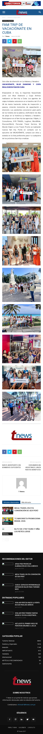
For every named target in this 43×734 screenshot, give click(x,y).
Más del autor (26, 502)
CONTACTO (31, 727)
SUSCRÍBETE (22, 727)
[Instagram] (15, 719)
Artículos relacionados (11, 502)
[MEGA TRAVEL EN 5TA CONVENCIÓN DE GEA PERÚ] (7, 510)
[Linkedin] (21, 719)
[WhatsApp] (19, 41)
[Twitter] (9, 41)
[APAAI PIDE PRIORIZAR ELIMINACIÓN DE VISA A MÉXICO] (7, 566)
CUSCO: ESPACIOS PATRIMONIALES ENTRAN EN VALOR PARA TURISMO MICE (27, 587)
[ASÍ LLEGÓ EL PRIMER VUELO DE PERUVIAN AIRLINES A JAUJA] (7, 626)
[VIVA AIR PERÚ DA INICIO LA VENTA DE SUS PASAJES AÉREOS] (7, 605)
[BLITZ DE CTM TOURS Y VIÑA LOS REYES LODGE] (7, 531)
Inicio (4, 17)
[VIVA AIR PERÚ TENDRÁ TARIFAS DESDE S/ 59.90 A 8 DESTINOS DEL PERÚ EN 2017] (7, 616)
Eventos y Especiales (14, 17)
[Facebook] (4, 41)
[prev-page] (3, 539)
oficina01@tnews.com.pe (26, 705)
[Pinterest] (14, 41)
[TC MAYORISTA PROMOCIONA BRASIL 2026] (7, 521)
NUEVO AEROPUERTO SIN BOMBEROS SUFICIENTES (11, 466)
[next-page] (7, 539)
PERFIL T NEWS (12, 727)
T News (7, 36)
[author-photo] (21, 488)
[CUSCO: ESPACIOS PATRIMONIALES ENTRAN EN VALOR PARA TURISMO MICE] (7, 587)
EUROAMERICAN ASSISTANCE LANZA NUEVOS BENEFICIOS (33, 467)
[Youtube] (33, 719)
